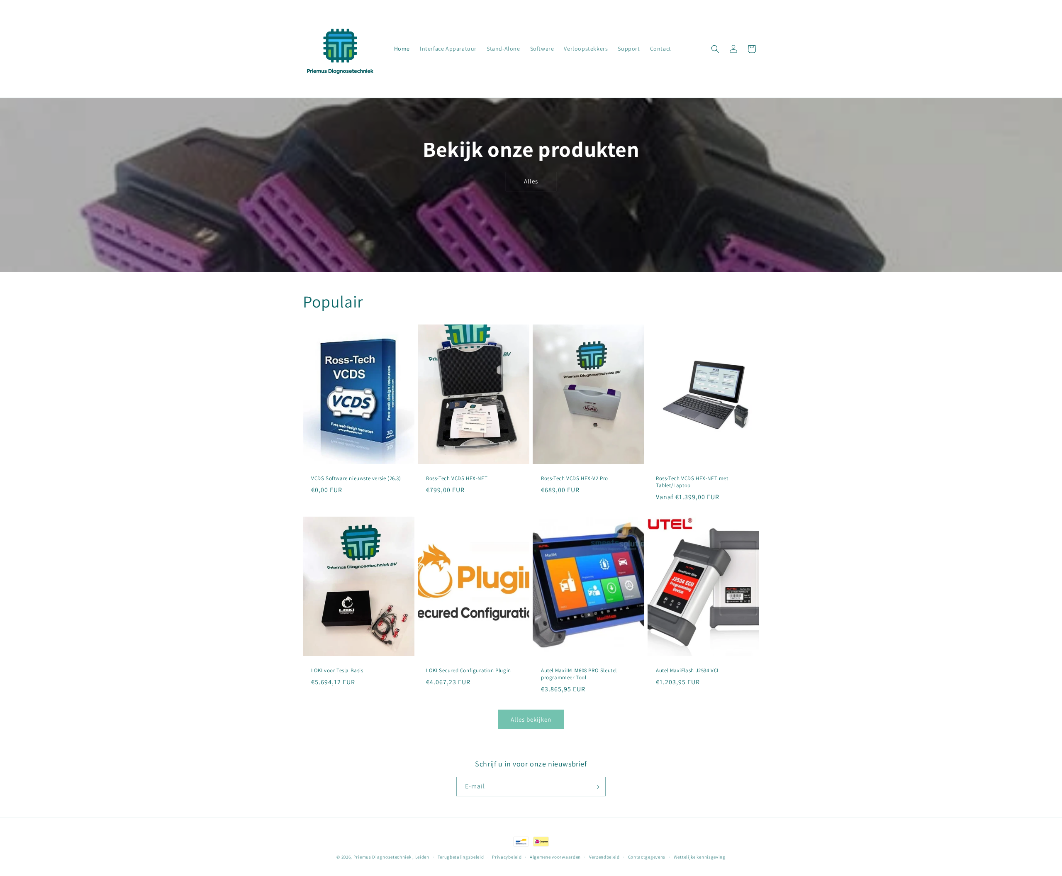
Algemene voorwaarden (555, 856)
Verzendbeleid (604, 856)
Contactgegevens (647, 856)
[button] (715, 49)
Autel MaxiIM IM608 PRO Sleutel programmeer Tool (579, 674)
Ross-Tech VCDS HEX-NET (456, 478)
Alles (531, 181)
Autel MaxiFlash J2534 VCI (687, 670)
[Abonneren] (596, 787)
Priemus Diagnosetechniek (383, 857)
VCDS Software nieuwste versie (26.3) (356, 478)
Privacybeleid (506, 856)
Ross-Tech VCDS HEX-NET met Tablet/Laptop (692, 482)
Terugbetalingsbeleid (461, 856)
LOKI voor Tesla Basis (337, 670)
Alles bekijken (531, 719)
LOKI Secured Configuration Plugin (468, 670)
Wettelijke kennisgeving (700, 856)
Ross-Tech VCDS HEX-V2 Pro (574, 478)
